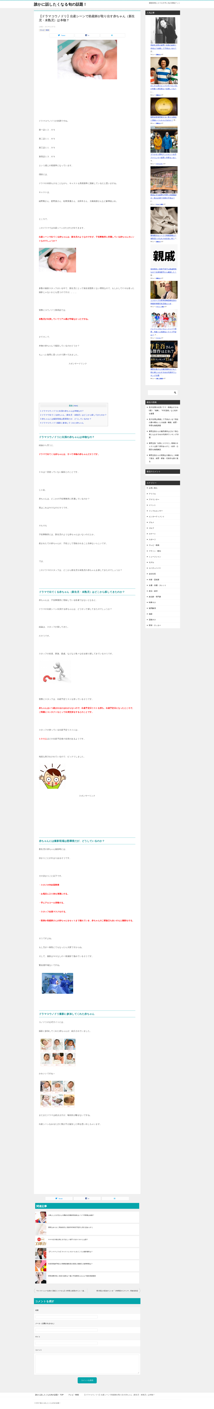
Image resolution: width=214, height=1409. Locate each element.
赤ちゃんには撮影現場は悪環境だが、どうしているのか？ (65, 419)
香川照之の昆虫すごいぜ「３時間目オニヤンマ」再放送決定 (117, 1291)
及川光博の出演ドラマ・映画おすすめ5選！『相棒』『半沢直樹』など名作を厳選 (163, 410)
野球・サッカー (155, 625)
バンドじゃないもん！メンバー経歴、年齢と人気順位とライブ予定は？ (163, 332)
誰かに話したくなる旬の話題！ (60, 4)
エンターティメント (156, 517)
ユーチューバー (155, 568)
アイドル (158, 338)
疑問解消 (152, 608)
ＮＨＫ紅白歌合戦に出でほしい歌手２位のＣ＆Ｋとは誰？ (68, 1239)
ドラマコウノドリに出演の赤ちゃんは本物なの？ (62, 411)
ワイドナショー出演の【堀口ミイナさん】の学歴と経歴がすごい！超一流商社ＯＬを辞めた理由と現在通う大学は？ (61, 1291)
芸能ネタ (158, 54)
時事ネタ (158, 123)
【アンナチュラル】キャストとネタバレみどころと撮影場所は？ (70, 1252)
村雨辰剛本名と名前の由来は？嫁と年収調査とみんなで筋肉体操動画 (72, 1276)
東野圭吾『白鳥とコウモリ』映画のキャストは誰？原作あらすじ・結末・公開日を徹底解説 (163, 446)
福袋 (150, 614)
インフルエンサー (156, 511)
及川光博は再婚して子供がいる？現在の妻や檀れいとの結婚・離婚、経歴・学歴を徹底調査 (163, 422)
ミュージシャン (155, 557)
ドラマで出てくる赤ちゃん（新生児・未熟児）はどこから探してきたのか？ (73, 415)
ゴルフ (151, 528)
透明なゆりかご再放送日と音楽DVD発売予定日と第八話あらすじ (70, 1227)
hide (76, 406)
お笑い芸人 (153, 488)
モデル (151, 562)
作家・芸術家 (159, 378)
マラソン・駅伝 (160, 306)
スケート (152, 534)
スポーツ (152, 539)
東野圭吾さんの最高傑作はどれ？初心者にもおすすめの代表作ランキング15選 (163, 372)
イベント (152, 505)
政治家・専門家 (155, 597)
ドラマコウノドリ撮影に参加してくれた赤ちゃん (62, 423)
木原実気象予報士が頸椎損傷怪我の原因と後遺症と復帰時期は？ (70, 1264)
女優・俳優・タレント (157, 585)
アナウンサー (159, 163)
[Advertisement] (87, 100)
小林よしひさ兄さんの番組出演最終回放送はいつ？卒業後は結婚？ (71, 1215)
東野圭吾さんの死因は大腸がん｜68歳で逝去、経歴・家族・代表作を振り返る (164, 458)
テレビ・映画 (44, 30)
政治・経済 (153, 591)
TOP (49, 1395)
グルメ (151, 522)
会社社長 (152, 574)
